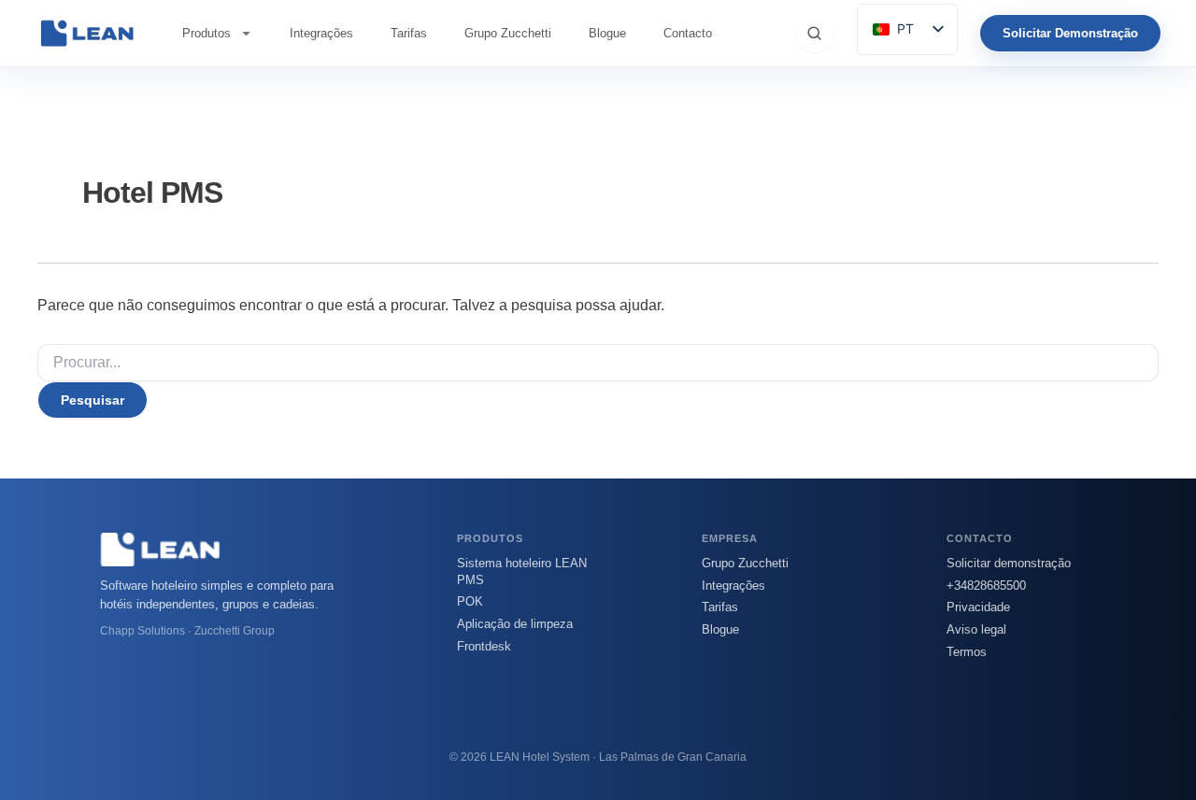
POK (470, 601)
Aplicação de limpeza (515, 624)
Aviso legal (976, 629)
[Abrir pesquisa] (814, 32)
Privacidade (978, 607)
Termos (967, 652)
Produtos (206, 33)
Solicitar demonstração (1009, 563)
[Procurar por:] (598, 362)
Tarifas (409, 33)
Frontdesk (484, 646)
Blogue (607, 33)
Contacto (687, 33)
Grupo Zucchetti (507, 33)
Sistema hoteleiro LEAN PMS (522, 571)
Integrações (321, 33)
